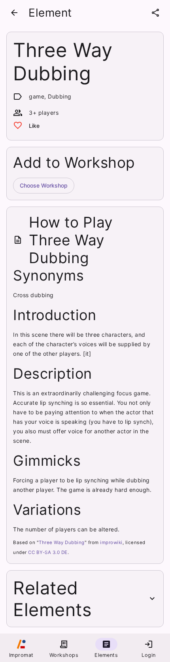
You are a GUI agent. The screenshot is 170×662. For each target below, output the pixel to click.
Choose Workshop (44, 185)
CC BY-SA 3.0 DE (48, 552)
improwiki (111, 542)
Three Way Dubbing (62, 542)
